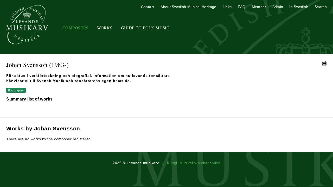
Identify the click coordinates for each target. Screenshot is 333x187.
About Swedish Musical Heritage (188, 7)
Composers (75, 27)
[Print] (324, 63)
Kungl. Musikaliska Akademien (193, 163)
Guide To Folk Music (145, 27)
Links (227, 7)
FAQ (241, 7)
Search (321, 7)
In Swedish (298, 7)
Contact (147, 7)
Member (259, 7)
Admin (277, 7)
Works (105, 27)
